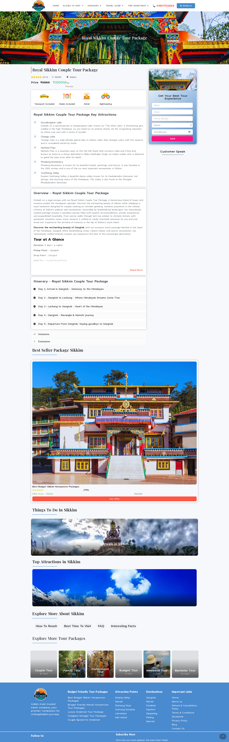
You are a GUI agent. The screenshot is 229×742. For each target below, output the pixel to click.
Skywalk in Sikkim (114, 544)
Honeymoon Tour (100, 670)
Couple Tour (44, 670)
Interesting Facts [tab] (123, 626)
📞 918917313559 (163, 5)
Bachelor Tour (185, 670)
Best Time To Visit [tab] (77, 626)
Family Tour (72, 670)
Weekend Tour (157, 670)
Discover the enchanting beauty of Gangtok (59, 227)
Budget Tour (128, 670)
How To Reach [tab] (46, 626)
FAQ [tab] (101, 626)
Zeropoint (114, 594)
